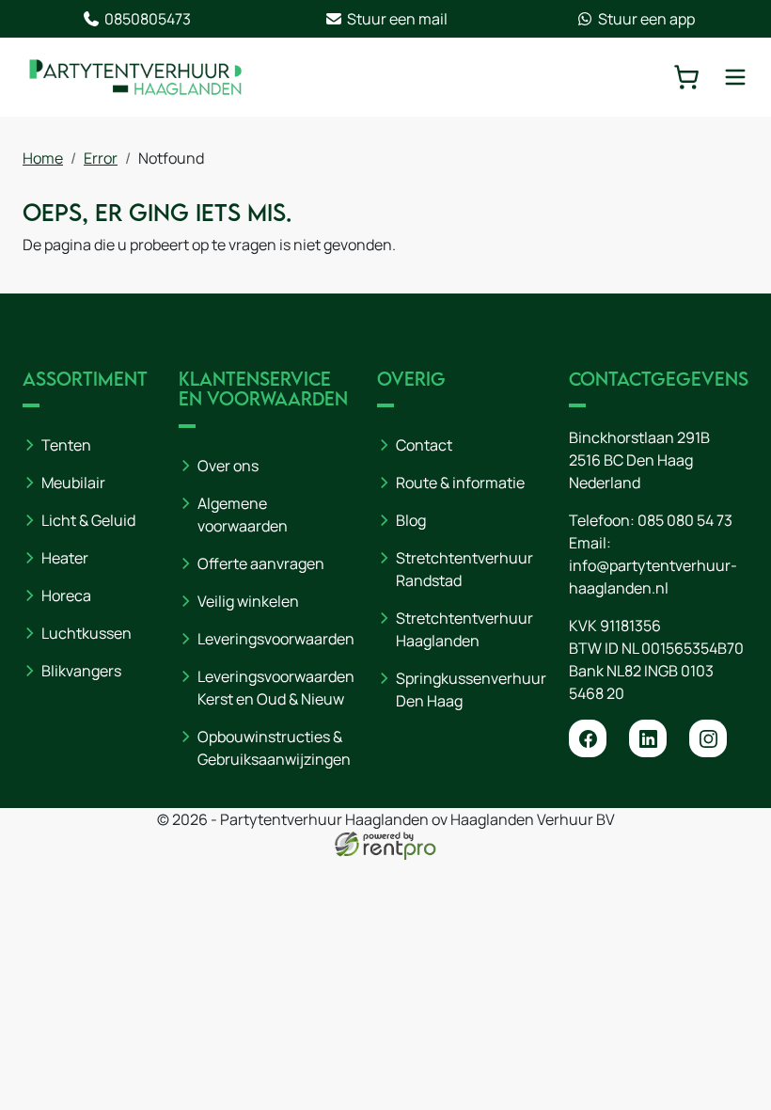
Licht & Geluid (88, 520)
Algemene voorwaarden (242, 514)
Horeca (66, 595)
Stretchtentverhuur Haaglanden (464, 629)
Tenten (66, 445)
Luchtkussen (86, 633)
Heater (64, 557)
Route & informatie (460, 482)
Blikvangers (81, 670)
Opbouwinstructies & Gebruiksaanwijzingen (274, 747)
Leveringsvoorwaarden (275, 638)
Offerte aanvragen (260, 563)
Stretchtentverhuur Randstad (464, 569)
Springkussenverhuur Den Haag (471, 689)
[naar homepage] (135, 77)
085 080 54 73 (684, 520)
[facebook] (587, 738)
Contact (424, 445)
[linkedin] (648, 738)
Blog (411, 520)
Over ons (228, 465)
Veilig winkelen (248, 601)
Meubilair (73, 482)
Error (101, 158)
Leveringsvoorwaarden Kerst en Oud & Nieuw (275, 687)
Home (43, 158)
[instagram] (708, 738)
